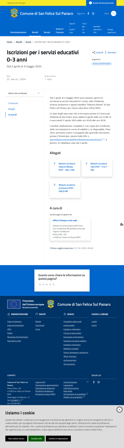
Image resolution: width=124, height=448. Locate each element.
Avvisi (28, 41)
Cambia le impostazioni (58, 438)
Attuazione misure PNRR (45, 394)
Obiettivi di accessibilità (72, 397)
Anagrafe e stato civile (72, 321)
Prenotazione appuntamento (46, 385)
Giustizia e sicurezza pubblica (74, 340)
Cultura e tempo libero (72, 333)
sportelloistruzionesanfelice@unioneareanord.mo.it (76, 139)
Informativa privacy (71, 388)
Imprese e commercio (72, 344)
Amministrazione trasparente (70, 384)
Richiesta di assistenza (44, 391)
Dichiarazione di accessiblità (74, 394)
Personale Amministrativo (17, 336)
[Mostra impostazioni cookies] (121, 224)
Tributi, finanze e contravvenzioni (69, 358)
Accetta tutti (36, 438)
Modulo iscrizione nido (99, 166)
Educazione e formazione (73, 336)
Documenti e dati (14, 340)
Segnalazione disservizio (45, 388)
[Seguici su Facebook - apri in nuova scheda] (87, 13)
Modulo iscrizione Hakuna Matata (67, 166)
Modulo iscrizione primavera (67, 188)
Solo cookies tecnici (16, 438)
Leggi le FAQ (40, 382)
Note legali (67, 391)
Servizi (70, 314)
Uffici (9, 329)
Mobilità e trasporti (71, 348)
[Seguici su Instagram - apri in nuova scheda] (92, 13)
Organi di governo (14, 321)
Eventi (94, 325)
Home (9, 41)
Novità (19, 41)
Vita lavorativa (69, 364)
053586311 (15, 400)
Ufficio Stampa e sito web (65, 220)
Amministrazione (19, 314)
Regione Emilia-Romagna (16, 3)
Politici (9, 333)
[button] (113, 13)
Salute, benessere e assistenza (75, 352)
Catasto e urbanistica (71, 329)
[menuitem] (18, 32)
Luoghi (94, 321)
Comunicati (39, 325)
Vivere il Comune (100, 314)
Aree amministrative (15, 325)
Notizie (38, 321)
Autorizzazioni (69, 325)
